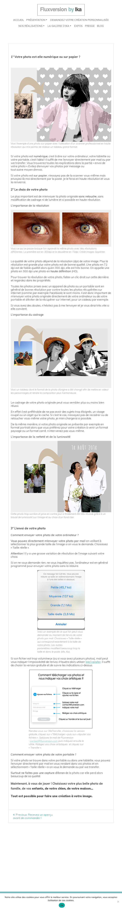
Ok (61, 905)
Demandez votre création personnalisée (79, 19)
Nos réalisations (30, 25)
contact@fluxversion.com (44, 740)
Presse (90, 25)
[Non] (118, 901)
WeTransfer (93, 661)
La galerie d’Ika (58, 25)
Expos (78, 25)
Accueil (18, 19)
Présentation (35, 19)
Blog (100, 25)
